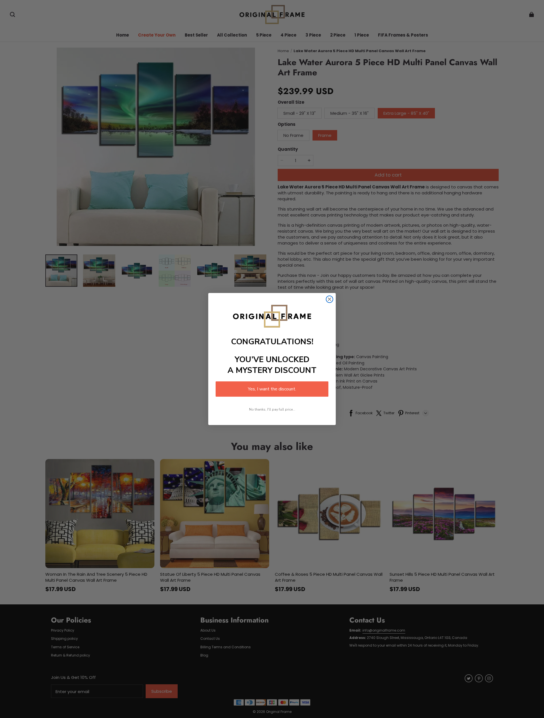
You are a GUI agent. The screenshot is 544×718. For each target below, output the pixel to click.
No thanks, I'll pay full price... (272, 409)
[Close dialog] (329, 299)
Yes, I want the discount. (272, 389)
